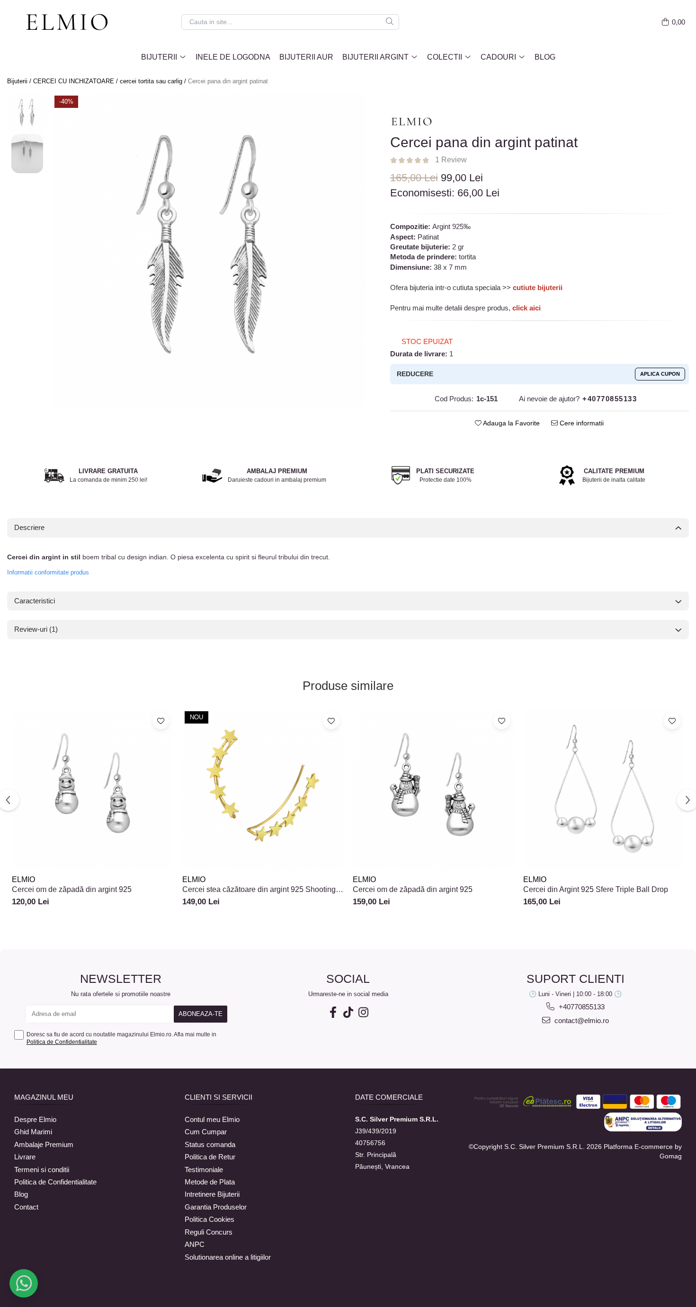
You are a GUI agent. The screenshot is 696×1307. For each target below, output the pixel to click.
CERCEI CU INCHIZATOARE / (76, 81)
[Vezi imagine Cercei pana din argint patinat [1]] (27, 153)
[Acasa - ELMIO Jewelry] (71, 23)
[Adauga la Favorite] (160, 721)
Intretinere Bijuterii (212, 1194)
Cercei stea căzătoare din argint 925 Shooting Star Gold (259, 889)
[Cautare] (389, 22)
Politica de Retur (210, 1157)
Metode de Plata (210, 1182)
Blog (545, 57)
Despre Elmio (35, 1119)
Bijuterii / (20, 81)
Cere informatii (581, 423)
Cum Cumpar (206, 1132)
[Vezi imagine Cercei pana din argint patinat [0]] (27, 113)
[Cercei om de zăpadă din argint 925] (92, 789)
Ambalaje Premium (43, 1144)
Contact (26, 1207)
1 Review (451, 160)
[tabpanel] (209, 250)
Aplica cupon (660, 374)
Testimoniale (204, 1170)
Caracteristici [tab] (34, 601)
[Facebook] (333, 1012)
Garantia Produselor (216, 1207)
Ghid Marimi (33, 1132)
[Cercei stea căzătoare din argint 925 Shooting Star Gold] (262, 789)
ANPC (195, 1244)
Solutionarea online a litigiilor (228, 1257)
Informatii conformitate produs (48, 572)
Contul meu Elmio (212, 1119)
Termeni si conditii (41, 1170)
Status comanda (210, 1144)
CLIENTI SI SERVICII (218, 1097)
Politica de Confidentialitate (62, 1042)
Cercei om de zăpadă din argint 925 (72, 889)
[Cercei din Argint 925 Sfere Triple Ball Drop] (603, 789)
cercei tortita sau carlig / (154, 81)
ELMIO (23, 879)
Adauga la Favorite (511, 423)
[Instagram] (363, 1012)
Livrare (25, 1157)
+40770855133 (581, 1007)
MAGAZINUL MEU (43, 1097)
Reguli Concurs (208, 1232)
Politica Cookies (209, 1219)
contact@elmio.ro (581, 1020)
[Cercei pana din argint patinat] (209, 250)
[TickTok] (348, 1012)
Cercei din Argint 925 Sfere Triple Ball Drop (595, 889)
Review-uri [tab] (36, 629)
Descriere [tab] (29, 527)
